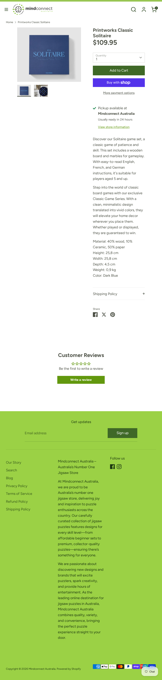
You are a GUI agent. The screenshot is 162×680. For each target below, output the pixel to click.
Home (9, 22)
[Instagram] (119, 466)
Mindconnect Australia (42, 668)
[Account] (144, 8)
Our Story (13, 462)
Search (11, 470)
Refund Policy (17, 501)
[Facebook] (112, 466)
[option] (49, 56)
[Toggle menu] (6, 9)
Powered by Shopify (69, 668)
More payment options (119, 93)
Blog (9, 478)
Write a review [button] (81, 380)
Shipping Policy (105, 294)
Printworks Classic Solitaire (34, 22)
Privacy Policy (16, 486)
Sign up (123, 433)
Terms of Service (19, 493)
